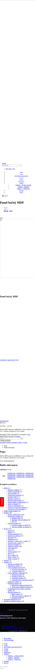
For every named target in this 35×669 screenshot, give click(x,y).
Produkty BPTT (13, 497)
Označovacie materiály (15, 495)
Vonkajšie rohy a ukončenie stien (22, 580)
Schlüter (6, 562)
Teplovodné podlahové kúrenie (21, 587)
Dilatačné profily (17, 574)
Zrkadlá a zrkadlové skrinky (12, 601)
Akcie (9, 530)
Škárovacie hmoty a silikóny (20, 596)
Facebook (3, 442)
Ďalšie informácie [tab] (9, 447)
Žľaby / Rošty (12, 557)
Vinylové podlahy (13, 523)
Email (25, 442)
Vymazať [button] (17, 436)
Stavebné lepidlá (17, 597)
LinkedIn (14, 442)
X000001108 (20, 475)
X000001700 (11, 478)
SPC (13, 522)
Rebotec (6, 560)
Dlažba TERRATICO (14, 514)
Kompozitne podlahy (14, 516)
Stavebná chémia (13, 592)
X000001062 (11, 473)
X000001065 (29, 473)
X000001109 (29, 475)
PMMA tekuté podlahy (11, 511)
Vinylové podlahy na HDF (20, 525)
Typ (1, 436)
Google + (20, 442)
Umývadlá (11, 548)
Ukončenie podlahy (18, 578)
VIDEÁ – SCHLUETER (23, 185)
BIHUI (6, 488)
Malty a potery (16, 594)
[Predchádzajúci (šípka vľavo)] (1, 668)
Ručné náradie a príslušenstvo (17, 502)
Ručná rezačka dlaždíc (15, 500)
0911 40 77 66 (10, 169)
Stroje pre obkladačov (14, 506)
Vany (28, 434)
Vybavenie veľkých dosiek (16, 509)
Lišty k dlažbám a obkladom (16, 573)
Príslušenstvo (12, 539)
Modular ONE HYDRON (20, 520)
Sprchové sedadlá (13, 544)
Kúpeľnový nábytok (14, 536)
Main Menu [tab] (7, 638)
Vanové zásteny (12, 552)
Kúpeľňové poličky (14, 566)
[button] (4, 163)
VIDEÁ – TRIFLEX (23, 189)
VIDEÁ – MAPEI (23, 187)
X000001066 (11, 475)
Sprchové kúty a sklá (14, 543)
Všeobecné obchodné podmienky (14, 628)
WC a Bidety (12, 555)
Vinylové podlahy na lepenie (20, 527)
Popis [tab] (5, 446)
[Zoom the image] (17, 606)
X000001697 (11, 477)
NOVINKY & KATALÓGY (21, 176)
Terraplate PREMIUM (11, 599)
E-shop (21, 178)
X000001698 (20, 477)
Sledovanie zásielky (10, 626)
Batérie (10, 532)
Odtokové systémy (13, 582)
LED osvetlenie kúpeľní (15, 567)
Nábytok (10, 537)
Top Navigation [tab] (9, 640)
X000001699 (29, 477)
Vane (9, 550)
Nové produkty (12, 493)
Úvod (21, 172)
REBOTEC (2, 501)
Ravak (6, 529)
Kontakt (21, 190)
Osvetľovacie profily (18, 569)
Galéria (21, 179)
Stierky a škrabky (13, 504)
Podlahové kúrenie (13, 583)
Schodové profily (17, 576)
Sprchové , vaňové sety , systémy (18, 541)
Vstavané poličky (17, 571)
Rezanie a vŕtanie (13, 499)
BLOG (21, 192)
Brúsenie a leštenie (13, 490)
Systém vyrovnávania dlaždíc (17, 507)
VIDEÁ (21, 183)
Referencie (21, 181)
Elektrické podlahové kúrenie (21, 585)
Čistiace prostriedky (14, 491)
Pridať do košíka (5, 440)
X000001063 (20, 473)
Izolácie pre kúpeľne (14, 564)
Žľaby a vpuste (12, 559)
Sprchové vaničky (13, 546)
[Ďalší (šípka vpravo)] (3, 668)
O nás (21, 174)
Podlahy (6, 513)
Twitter (8, 442)
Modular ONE (16, 518)
